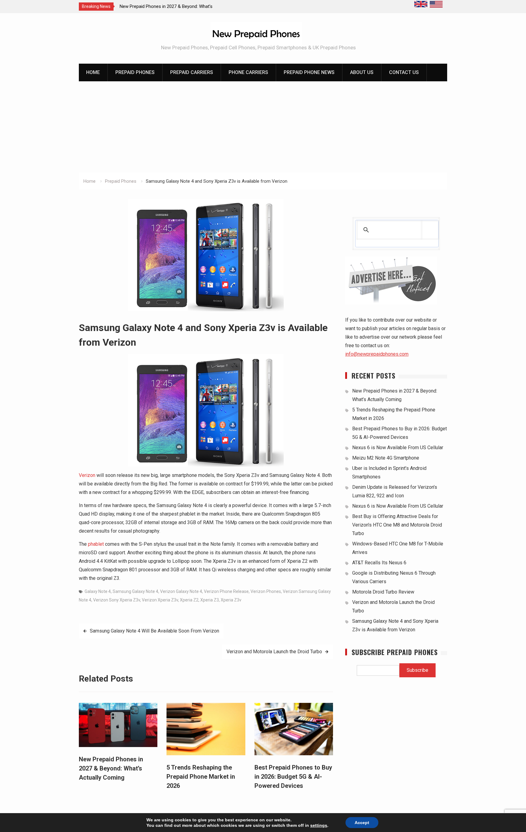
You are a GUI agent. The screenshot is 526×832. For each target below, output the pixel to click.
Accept (362, 822)
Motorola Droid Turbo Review (383, 592)
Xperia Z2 (189, 600)
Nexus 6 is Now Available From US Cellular (397, 447)
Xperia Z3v (231, 600)
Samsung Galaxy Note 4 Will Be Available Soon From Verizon (154, 631)
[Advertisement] (263, 127)
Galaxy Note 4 (98, 591)
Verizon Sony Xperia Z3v (116, 600)
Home (93, 72)
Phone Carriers (248, 72)
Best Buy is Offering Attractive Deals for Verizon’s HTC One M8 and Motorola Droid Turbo (397, 524)
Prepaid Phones (135, 72)
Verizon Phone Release (226, 591)
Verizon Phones (266, 591)
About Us (361, 72)
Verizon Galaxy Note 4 (181, 591)
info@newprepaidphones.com (377, 354)
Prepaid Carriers (191, 72)
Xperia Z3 (209, 600)
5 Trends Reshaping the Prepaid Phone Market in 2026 (201, 776)
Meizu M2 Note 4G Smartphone (385, 458)
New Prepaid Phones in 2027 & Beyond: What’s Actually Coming (111, 768)
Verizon (87, 475)
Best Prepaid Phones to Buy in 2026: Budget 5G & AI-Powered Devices (293, 776)
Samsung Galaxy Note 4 (135, 591)
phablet (96, 544)
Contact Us (404, 72)
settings (318, 825)
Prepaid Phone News (309, 72)
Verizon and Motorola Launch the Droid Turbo (274, 651)
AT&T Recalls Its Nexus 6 (379, 563)
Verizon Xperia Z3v (160, 600)
